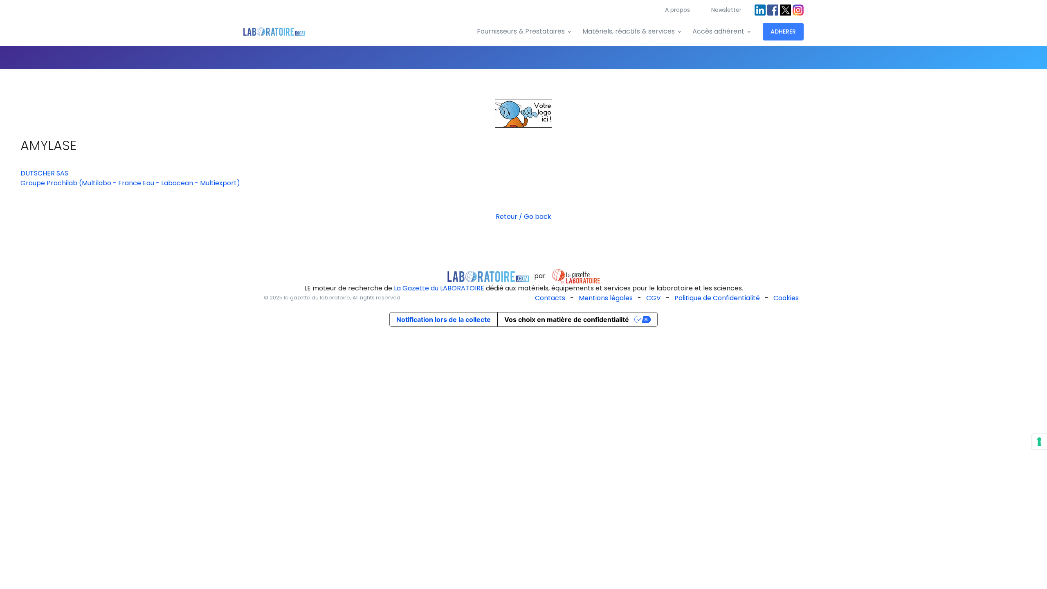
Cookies (786, 298)
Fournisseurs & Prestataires (521, 31)
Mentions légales (606, 298)
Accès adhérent (718, 31)
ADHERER (783, 31)
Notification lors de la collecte (443, 319)
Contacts (550, 298)
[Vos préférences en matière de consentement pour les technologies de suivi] (1039, 442)
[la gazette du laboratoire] (488, 276)
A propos (677, 10)
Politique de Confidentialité (717, 298)
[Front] (274, 31)
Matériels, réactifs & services (628, 31)
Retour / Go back (523, 216)
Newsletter (726, 10)
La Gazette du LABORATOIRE (439, 288)
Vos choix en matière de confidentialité (566, 319)
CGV (653, 298)
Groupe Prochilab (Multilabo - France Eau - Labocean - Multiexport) (130, 183)
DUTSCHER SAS (44, 173)
